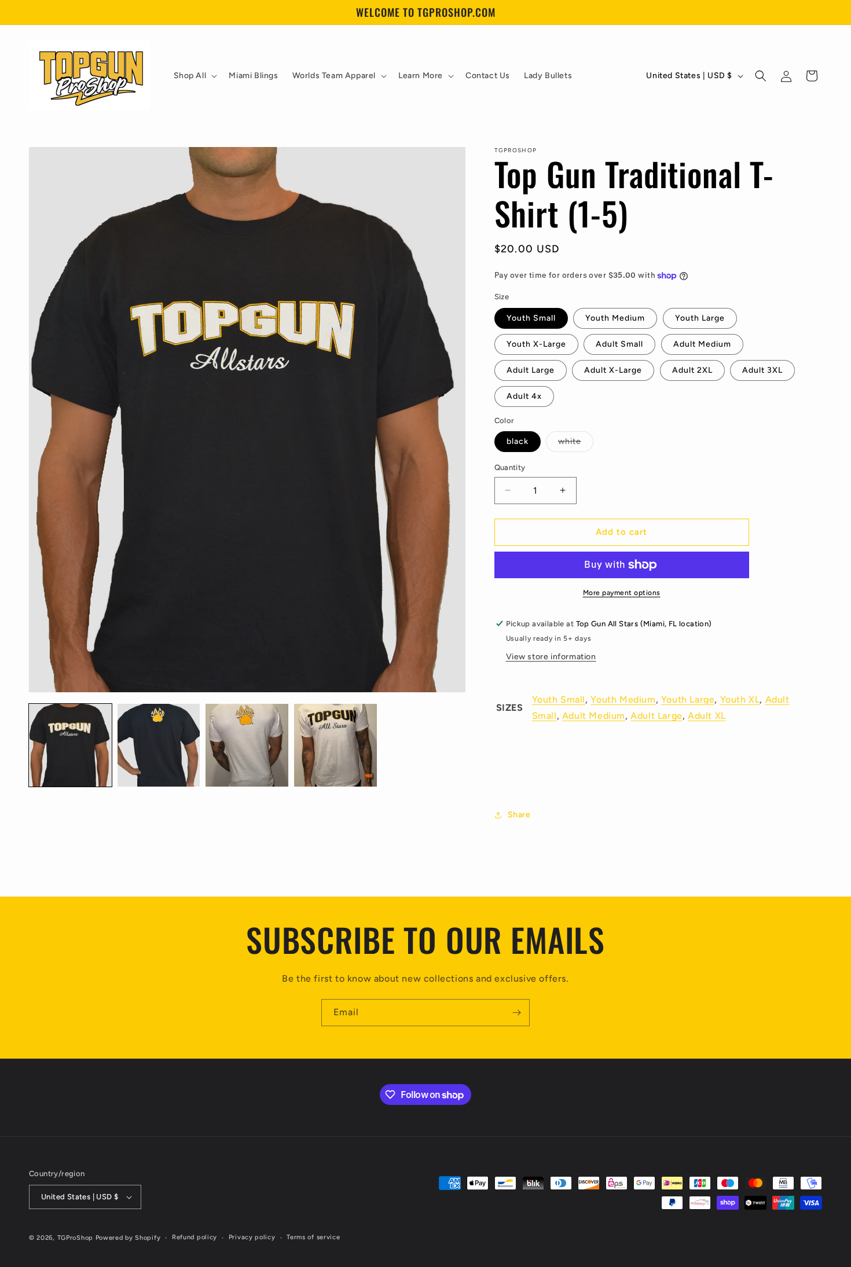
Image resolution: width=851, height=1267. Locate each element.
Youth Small (531, 318)
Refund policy (194, 1237)
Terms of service (313, 1237)
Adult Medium (702, 344)
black (518, 441)
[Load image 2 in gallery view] (159, 745)
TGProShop (75, 1238)
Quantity (510, 467)
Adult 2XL (692, 370)
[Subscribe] (516, 1012)
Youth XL (740, 699)
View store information (551, 657)
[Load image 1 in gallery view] (70, 745)
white (575, 444)
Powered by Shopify (128, 1238)
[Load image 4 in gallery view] (335, 745)
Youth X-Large (536, 344)
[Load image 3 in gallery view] (247, 745)
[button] (194, 76)
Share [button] (519, 815)
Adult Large (531, 370)
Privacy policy (252, 1237)
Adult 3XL (762, 370)
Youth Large (700, 318)
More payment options (622, 593)
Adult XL (707, 715)
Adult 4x (524, 396)
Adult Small (619, 344)
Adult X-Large (613, 370)
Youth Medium (615, 318)
